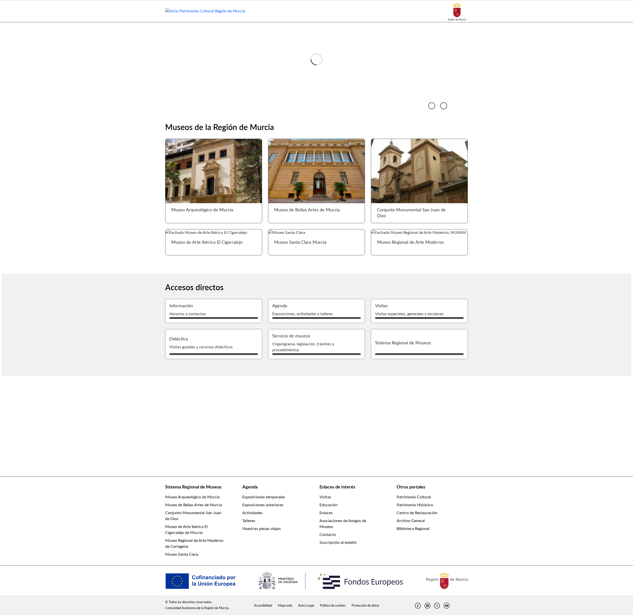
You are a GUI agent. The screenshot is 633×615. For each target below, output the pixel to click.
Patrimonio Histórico (415, 505)
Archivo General (411, 521)
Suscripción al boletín (338, 543)
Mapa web (285, 605)
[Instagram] (427, 606)
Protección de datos (365, 605)
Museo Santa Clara (181, 554)
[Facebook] (418, 606)
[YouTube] (447, 606)
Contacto (327, 535)
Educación (328, 505)
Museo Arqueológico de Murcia (192, 497)
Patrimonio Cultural (414, 497)
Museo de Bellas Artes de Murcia (193, 505)
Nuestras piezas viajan (261, 529)
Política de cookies (333, 605)
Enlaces (326, 513)
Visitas (325, 497)
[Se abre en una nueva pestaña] (457, 11)
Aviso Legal (306, 605)
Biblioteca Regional (413, 529)
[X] (437, 606)
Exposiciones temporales (263, 497)
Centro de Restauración (417, 513)
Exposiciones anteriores (262, 505)
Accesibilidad (263, 605)
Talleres (248, 521)
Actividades (252, 513)
